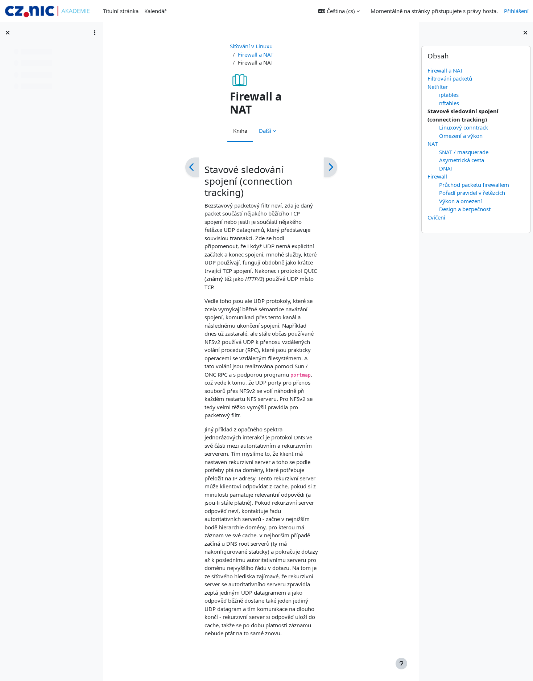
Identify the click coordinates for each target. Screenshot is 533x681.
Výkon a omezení (460, 201)
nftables (449, 103)
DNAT (446, 168)
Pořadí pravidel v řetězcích (472, 192)
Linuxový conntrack (463, 127)
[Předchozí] (192, 167)
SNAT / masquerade (463, 152)
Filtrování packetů (449, 78)
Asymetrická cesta (461, 160)
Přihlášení (516, 11)
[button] (339, 11)
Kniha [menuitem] (240, 130)
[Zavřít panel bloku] (525, 32)
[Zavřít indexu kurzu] (7, 32)
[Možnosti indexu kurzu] (94, 32)
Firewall (437, 176)
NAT (432, 143)
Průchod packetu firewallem (474, 184)
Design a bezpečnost (464, 209)
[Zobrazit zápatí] (401, 663)
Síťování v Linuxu (251, 46)
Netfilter (437, 86)
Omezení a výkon (460, 135)
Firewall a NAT (445, 70)
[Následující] (330, 167)
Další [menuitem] (265, 130)
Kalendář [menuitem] (155, 11)
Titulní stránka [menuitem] (121, 11)
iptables (448, 94)
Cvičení (436, 217)
